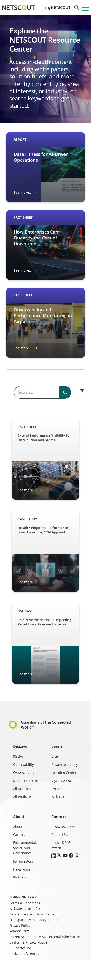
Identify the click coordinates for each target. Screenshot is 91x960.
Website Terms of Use (26, 908)
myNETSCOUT (57, 7)
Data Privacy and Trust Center (32, 914)
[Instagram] (77, 856)
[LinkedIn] (53, 856)
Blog (54, 756)
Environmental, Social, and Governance (25, 847)
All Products (22, 796)
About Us (20, 826)
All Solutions (22, 788)
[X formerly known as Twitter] (59, 855)
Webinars (58, 796)
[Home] (18, 8)
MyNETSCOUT (62, 780)
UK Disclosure (20, 948)
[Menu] (85, 7)
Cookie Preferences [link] (24, 953)
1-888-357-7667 (63, 826)
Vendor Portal (20, 931)
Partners (19, 877)
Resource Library (64, 764)
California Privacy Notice (28, 942)
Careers (19, 834)
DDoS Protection (25, 780)
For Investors (23, 861)
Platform (19, 756)
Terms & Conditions (24, 903)
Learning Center (64, 772)
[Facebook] (71, 856)
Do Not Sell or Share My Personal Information (44, 936)
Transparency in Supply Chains (33, 920)
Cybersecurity (24, 772)
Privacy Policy (19, 925)
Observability (23, 764)
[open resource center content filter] (82, 390)
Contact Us (59, 834)
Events (56, 788)
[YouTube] (65, 855)
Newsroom (21, 869)
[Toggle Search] (76, 7)
